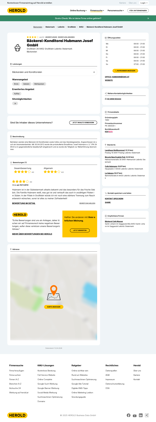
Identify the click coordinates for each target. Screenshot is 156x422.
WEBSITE (109, 80)
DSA (107, 388)
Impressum (110, 379)
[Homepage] (17, 10)
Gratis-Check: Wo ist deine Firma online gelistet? (78, 18)
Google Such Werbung (47, 384)
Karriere (122, 3)
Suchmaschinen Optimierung (50, 397)
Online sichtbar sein (80, 370)
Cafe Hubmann (111, 166)
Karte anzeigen (53, 307)
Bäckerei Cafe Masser (114, 221)
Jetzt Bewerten (80, 230)
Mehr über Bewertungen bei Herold (32, 234)
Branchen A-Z (15, 384)
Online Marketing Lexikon (82, 392)
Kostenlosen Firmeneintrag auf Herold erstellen (29, 3)
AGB (108, 375)
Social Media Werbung (47, 392)
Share (108, 202)
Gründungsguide (79, 397)
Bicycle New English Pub (115, 157)
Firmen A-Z (14, 379)
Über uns (132, 3)
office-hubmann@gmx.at (117, 77)
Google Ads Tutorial (80, 384)
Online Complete (45, 379)
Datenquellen (111, 370)
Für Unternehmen (138, 10)
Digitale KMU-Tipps (80, 388)
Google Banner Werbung (48, 388)
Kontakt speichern (114, 199)
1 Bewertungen (51, 37)
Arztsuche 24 (15, 388)
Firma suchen (15, 375)
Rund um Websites (80, 375)
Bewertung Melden (87, 203)
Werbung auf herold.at (18, 392)
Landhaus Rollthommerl (115, 150)
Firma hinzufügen (16, 370)
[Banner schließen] (148, 18)
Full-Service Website (46, 375)
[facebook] (128, 415)
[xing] (147, 415)
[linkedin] (141, 415)
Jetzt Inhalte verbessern (83, 122)
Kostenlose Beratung (46, 370)
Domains (41, 401)
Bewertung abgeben (66, 37)
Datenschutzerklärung (115, 384)
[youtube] (134, 415)
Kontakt (136, 379)
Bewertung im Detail (23, 203)
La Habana (109, 173)
